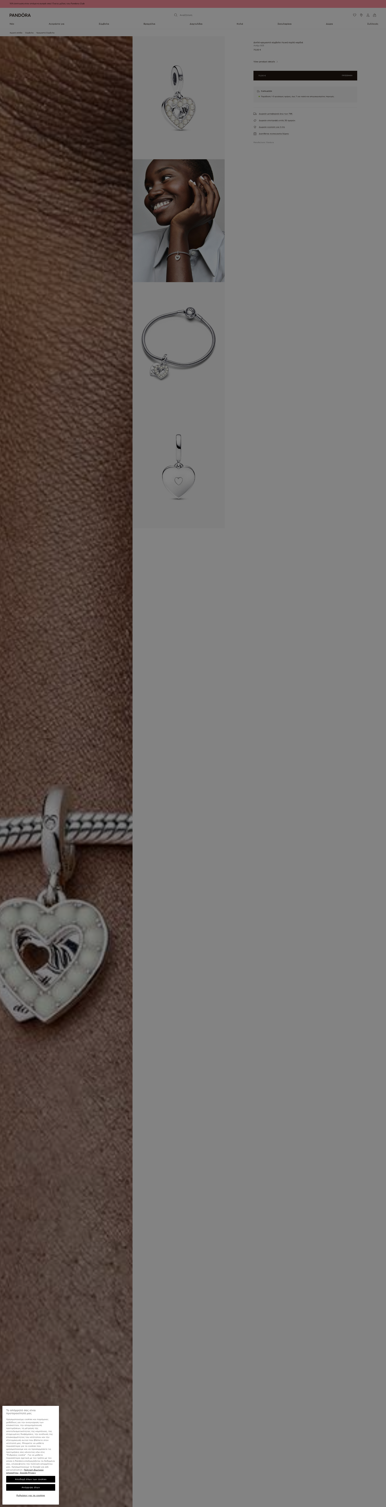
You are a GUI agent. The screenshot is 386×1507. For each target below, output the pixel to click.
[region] (30, 1455)
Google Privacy (27, 1473)
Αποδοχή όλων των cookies (31, 1479)
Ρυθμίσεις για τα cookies (30, 1495)
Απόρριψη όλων (31, 1487)
